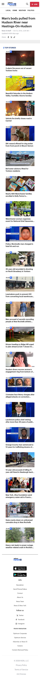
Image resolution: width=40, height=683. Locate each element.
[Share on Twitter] (11, 37)
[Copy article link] (14, 37)
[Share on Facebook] (8, 37)
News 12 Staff (6, 31)
